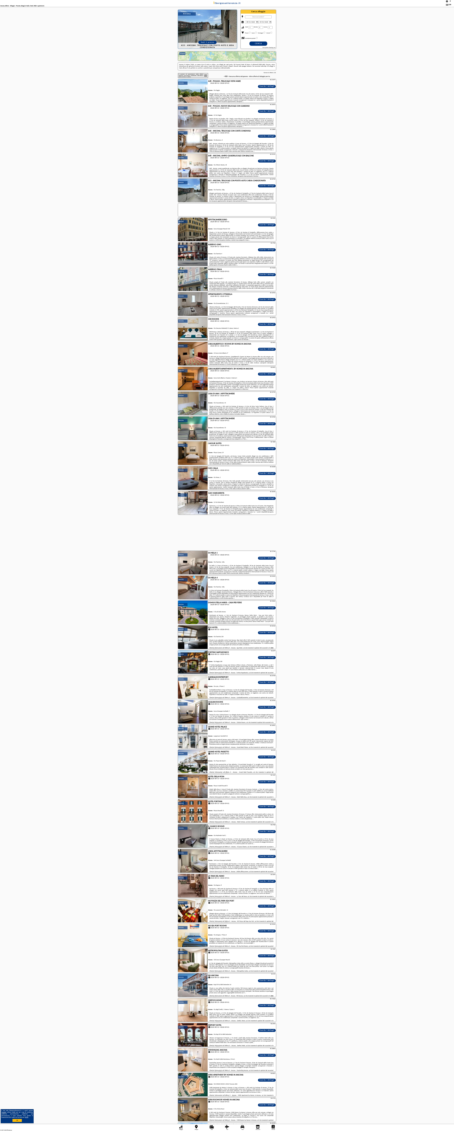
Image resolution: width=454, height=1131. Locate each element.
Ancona (181, 83)
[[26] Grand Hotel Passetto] (193, 761)
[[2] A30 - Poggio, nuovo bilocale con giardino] (193, 116)
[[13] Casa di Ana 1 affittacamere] (193, 403)
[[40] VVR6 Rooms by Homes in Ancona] (193, 1109)
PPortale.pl (9, 1130)
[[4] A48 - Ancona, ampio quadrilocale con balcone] (193, 165)
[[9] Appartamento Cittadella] (193, 304)
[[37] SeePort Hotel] (193, 1035)
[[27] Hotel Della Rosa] (193, 786)
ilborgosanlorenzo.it (227, 3)
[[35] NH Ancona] (193, 985)
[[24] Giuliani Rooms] (193, 712)
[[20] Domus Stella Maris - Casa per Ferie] (193, 612)
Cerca (258, 43)
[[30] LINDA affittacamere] (193, 861)
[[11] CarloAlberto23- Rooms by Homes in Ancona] (193, 354)
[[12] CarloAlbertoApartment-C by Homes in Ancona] (193, 378)
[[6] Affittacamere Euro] (193, 229)
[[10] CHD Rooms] (193, 329)
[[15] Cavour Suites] (193, 453)
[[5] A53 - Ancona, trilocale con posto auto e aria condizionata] (193, 190)
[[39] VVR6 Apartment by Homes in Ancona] (193, 1085)
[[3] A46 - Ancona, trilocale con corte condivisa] (193, 141)
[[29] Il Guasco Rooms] (193, 836)
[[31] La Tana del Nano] (193, 886)
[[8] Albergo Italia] (193, 279)
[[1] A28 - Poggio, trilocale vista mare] (193, 91)
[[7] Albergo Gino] (193, 254)
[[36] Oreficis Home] (193, 1010)
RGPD (26, 1117)
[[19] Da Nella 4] (193, 587)
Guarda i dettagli (266, 86)
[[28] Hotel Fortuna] (193, 811)
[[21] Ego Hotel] (193, 637)
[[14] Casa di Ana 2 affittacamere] (193, 428)
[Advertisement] (227, 533)
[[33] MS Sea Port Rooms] (193, 935)
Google (4, 1112)
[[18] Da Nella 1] (193, 563)
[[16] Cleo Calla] (193, 478)
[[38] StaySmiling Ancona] (193, 1060)
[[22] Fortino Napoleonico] (193, 662)
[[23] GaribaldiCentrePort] (193, 687)
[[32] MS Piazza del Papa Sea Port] (193, 911)
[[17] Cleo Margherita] (193, 503)
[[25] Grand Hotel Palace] (193, 737)
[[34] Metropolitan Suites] (193, 960)
